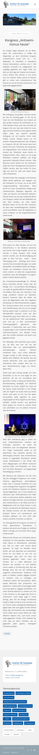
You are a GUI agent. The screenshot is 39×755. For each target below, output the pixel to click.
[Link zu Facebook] (28, 750)
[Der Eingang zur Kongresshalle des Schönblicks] (19, 19)
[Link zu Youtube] (34, 750)
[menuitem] (35, 4)
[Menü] (35, 4)
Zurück (7, 633)
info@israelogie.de (16, 675)
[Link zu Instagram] (31, 750)
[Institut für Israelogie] (16, 4)
